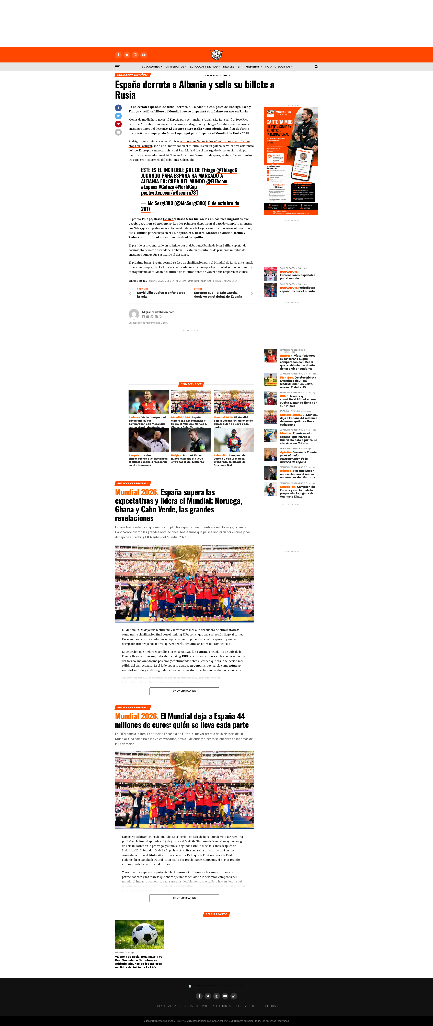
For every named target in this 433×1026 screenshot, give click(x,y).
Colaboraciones (167, 1006)
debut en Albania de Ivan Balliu (210, 245)
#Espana (149, 186)
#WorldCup (186, 186)
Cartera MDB (175, 66)
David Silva (157, 281)
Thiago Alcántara (225, 281)
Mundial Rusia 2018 (200, 281)
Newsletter (232, 66)
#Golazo (166, 186)
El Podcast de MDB (204, 66)
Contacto (191, 1006)
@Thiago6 (226, 170)
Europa (181, 281)
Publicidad (269, 1006)
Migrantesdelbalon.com (158, 312)
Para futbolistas (278, 66)
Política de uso (246, 1006)
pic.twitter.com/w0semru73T (169, 192)
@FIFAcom (216, 181)
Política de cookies (216, 1006)
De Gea (168, 219)
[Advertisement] (216, 23)
